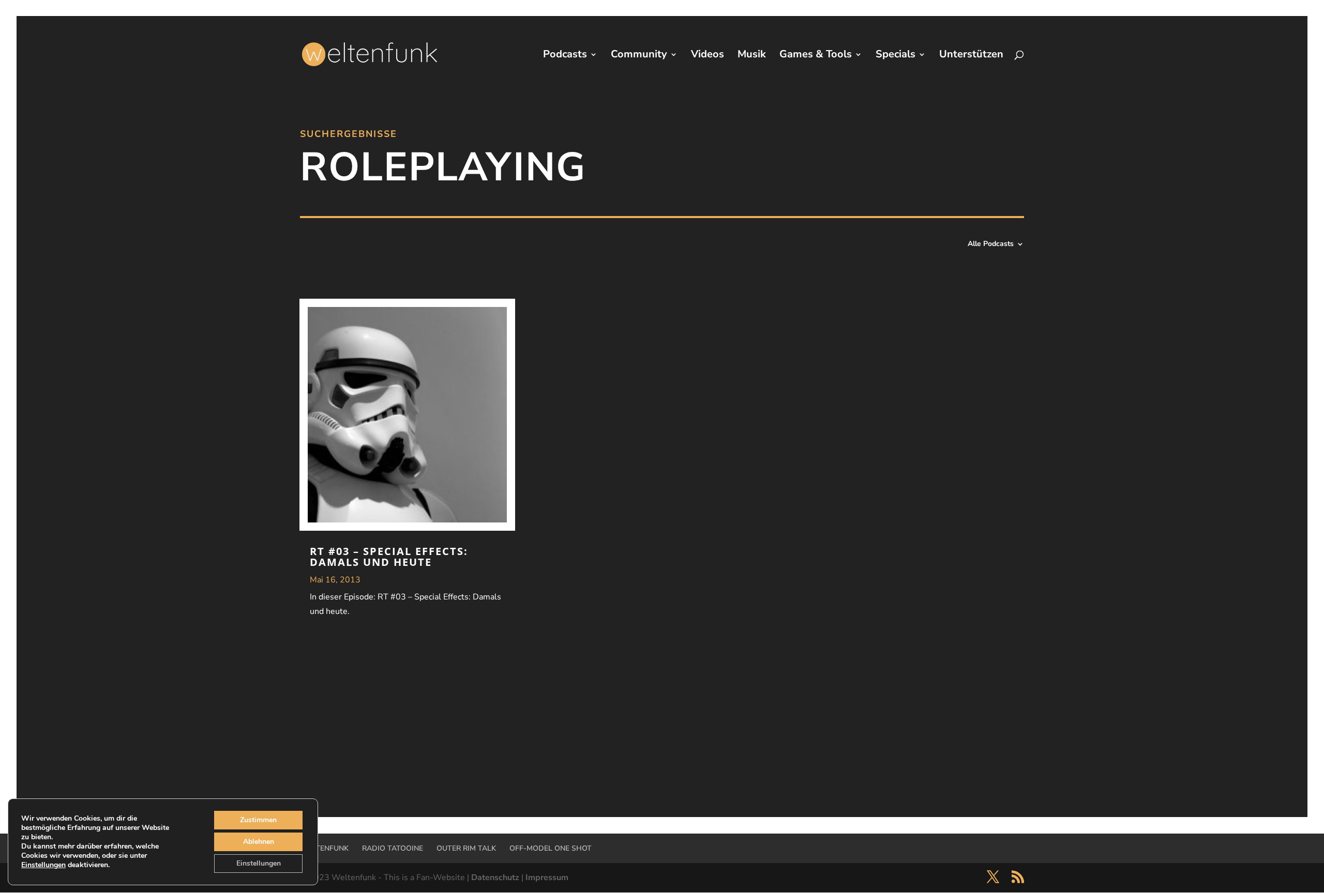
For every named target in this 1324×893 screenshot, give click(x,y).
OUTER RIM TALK (466, 848)
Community (639, 56)
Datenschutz (495, 877)
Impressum (546, 877)
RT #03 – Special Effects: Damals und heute (389, 556)
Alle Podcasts (991, 244)
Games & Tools (815, 56)
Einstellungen (43, 865)
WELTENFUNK (324, 848)
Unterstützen (971, 56)
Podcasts (565, 56)
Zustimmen (258, 820)
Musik (752, 56)
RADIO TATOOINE (392, 848)
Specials (895, 56)
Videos (707, 56)
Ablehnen (258, 841)
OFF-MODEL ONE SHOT (550, 848)
